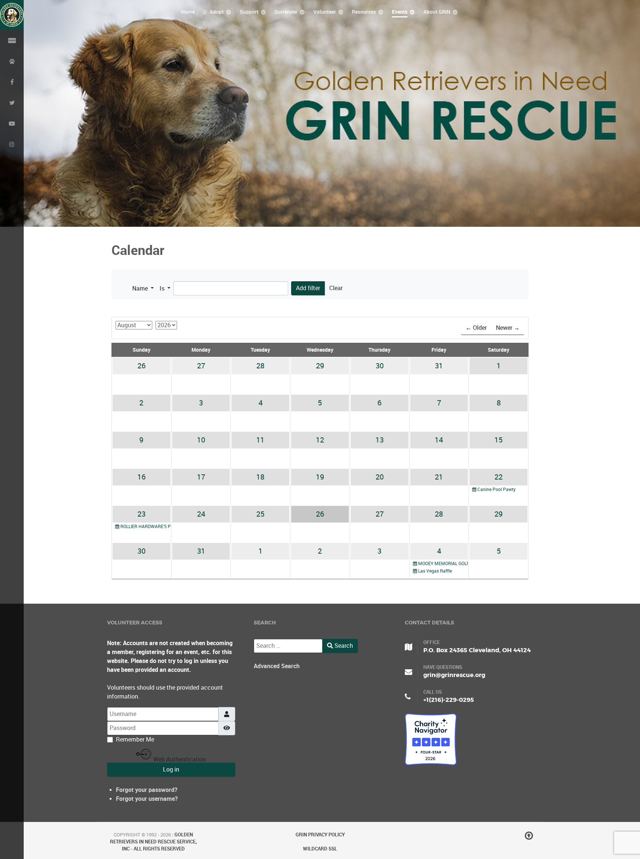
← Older (476, 327)
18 (260, 476)
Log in (171, 769)
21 (439, 476)
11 (260, 439)
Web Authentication (179, 759)
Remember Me (135, 739)
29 (320, 365)
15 (498, 439)
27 (201, 365)
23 (141, 514)
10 (201, 439)
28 (260, 365)
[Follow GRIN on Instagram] (12, 143)
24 (201, 514)
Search (343, 645)
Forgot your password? (146, 789)
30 (380, 365)
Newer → (508, 327)
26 (141, 365)
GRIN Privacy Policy (320, 835)
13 (380, 439)
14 (439, 439)
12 (320, 439)
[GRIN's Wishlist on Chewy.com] (12, 60)
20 (380, 476)
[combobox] (288, 646)
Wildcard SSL (320, 849)
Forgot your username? (147, 798)
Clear (336, 288)
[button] (143, 288)
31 (439, 365)
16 (141, 476)
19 (320, 476)
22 (498, 476)
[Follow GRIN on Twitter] (12, 102)
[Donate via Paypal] (12, 40)
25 (260, 514)
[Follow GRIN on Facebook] (12, 81)
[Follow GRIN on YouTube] (12, 123)
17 (201, 476)
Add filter (308, 288)
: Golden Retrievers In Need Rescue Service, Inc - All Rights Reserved (153, 842)
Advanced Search (277, 666)
